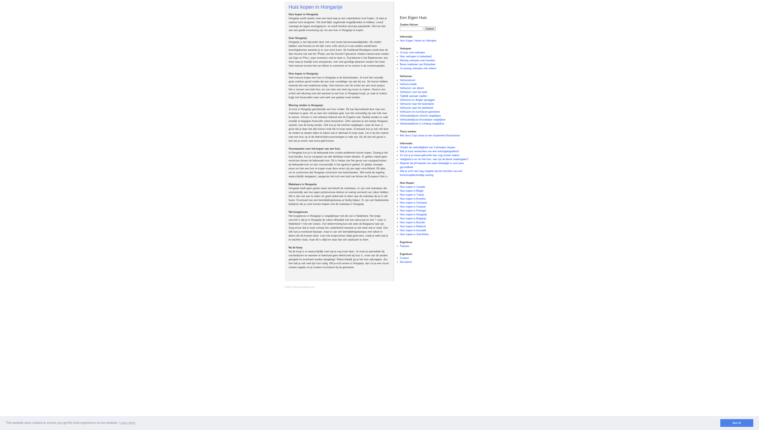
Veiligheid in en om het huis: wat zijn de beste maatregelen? (434, 159)
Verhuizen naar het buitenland (417, 103)
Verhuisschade (408, 84)
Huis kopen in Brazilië (412, 222)
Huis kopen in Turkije (412, 194)
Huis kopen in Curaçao (413, 206)
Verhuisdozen (407, 80)
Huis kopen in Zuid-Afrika (414, 234)
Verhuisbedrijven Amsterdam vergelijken (423, 119)
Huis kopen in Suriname (413, 202)
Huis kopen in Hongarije (413, 214)
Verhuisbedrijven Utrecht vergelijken (420, 115)
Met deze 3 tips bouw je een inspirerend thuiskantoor (430, 135)
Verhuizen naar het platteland (416, 107)
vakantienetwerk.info (304, 287)
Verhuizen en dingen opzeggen (417, 99)
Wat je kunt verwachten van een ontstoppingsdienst (429, 151)
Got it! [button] (737, 422)
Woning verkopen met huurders (417, 60)
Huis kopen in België (411, 190)
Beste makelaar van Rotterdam (417, 64)
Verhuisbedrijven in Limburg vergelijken (422, 123)
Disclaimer (406, 261)
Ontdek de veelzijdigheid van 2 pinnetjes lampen (427, 147)
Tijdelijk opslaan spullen (413, 95)
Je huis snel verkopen (412, 52)
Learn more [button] (127, 422)
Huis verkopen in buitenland (415, 56)
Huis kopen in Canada (412, 186)
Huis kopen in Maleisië (413, 226)
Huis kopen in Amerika (413, 198)
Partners (405, 246)
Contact (404, 257)
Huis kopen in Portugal (413, 210)
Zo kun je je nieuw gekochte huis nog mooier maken (429, 155)
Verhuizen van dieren (412, 88)
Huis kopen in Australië (413, 230)
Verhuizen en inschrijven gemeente (420, 111)
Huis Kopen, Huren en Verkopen (418, 40)
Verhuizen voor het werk (413, 92)
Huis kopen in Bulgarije (413, 218)
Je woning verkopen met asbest (418, 68)
